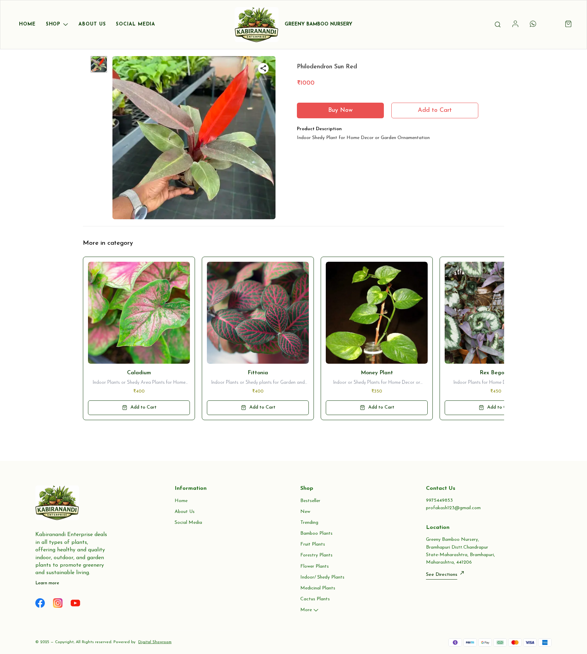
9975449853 (439, 500)
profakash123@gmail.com (453, 508)
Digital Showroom (155, 642)
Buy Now (340, 110)
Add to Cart (435, 110)
